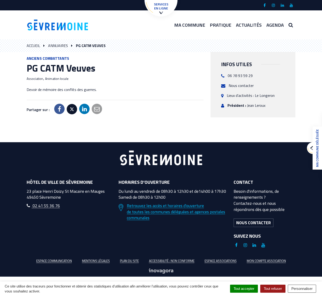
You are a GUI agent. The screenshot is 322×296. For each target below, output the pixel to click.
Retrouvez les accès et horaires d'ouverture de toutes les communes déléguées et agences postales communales (176, 212)
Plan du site (129, 260)
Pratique (220, 25)
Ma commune (189, 25)
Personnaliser (302, 289)
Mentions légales (96, 260)
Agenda (275, 25)
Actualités (249, 25)
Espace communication (54, 260)
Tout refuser (273, 289)
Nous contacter (241, 85)
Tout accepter (244, 289)
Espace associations (221, 260)
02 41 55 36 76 (46, 205)
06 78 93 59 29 (240, 75)
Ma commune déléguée (317, 148)
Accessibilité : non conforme (171, 260)
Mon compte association (266, 260)
